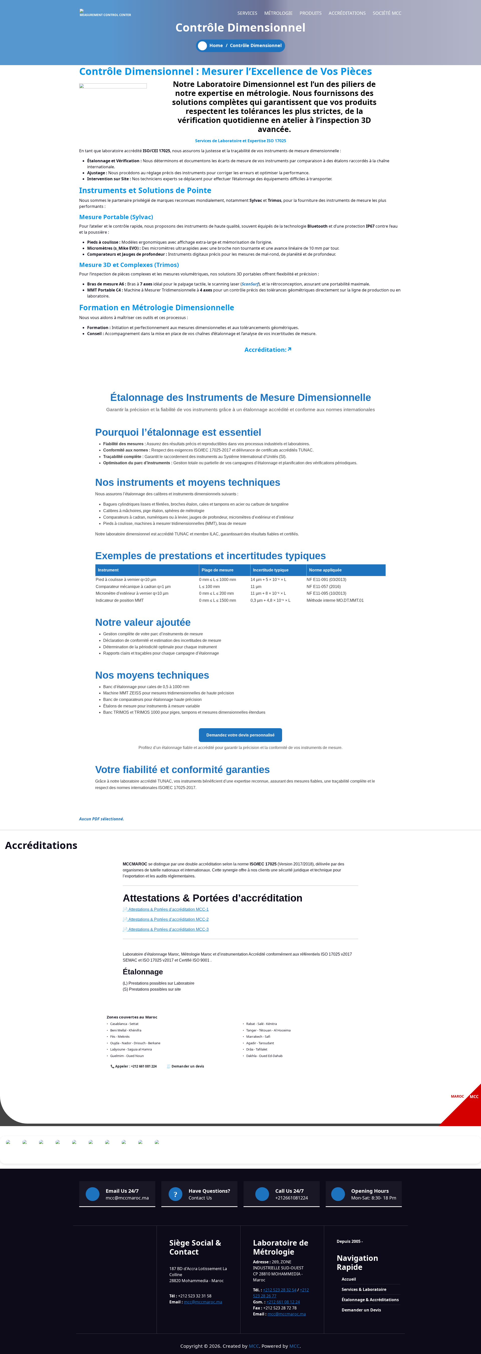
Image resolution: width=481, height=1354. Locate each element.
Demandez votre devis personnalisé (240, 735)
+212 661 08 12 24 (283, 1302)
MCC (254, 1346)
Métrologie (278, 13)
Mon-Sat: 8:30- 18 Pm (373, 1198)
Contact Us (200, 1198)
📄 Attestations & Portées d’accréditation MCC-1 (166, 909)
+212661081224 (291, 1198)
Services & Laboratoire (364, 1289)
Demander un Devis (361, 1310)
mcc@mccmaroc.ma (127, 1198)
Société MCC (387, 13)
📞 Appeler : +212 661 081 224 (133, 1066)
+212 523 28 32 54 (279, 1290)
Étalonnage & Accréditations (370, 1299)
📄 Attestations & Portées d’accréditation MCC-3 (166, 929)
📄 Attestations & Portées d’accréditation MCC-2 (166, 919)
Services (247, 13)
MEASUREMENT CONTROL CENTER (105, 15)
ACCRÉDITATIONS (347, 13)
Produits (311, 13)
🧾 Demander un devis (185, 1066)
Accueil (349, 1279)
